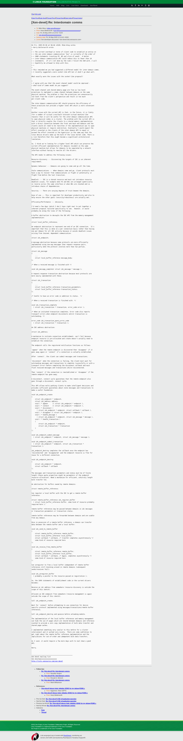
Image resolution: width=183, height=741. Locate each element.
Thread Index (77, 18)
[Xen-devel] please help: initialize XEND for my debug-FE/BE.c (63, 688)
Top (33, 14)
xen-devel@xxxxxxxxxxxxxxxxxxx (50, 35)
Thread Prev (51, 18)
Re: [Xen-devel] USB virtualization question (61, 699)
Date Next (42, 18)
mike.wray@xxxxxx (53, 28)
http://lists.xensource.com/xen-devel (47, 661)
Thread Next (60, 18)
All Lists (38, 14)
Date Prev (35, 18)
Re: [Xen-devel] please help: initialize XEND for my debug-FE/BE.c (64, 693)
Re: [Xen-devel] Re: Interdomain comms (55, 671)
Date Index (68, 18)
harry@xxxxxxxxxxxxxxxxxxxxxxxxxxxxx (67, 30)
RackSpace (67, 735)
